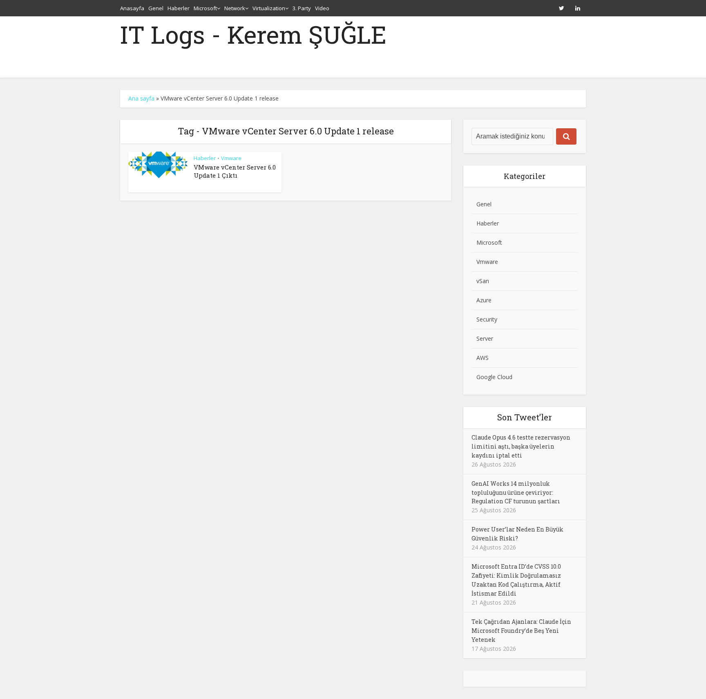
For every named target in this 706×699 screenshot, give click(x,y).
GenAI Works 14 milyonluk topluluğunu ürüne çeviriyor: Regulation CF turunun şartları (515, 492)
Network (234, 8)
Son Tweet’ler (524, 417)
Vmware (231, 158)
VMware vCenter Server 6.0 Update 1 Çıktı (235, 171)
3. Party (302, 8)
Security (486, 319)
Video (322, 8)
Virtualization (268, 8)
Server (484, 338)
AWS (482, 358)
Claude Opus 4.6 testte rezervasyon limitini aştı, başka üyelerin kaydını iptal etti (520, 446)
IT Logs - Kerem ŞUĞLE (253, 34)
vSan (482, 281)
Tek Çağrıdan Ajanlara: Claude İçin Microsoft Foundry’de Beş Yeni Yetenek (521, 630)
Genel (155, 8)
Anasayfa (132, 8)
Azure (484, 300)
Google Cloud (494, 377)
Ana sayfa (141, 98)
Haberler (179, 8)
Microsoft (205, 8)
